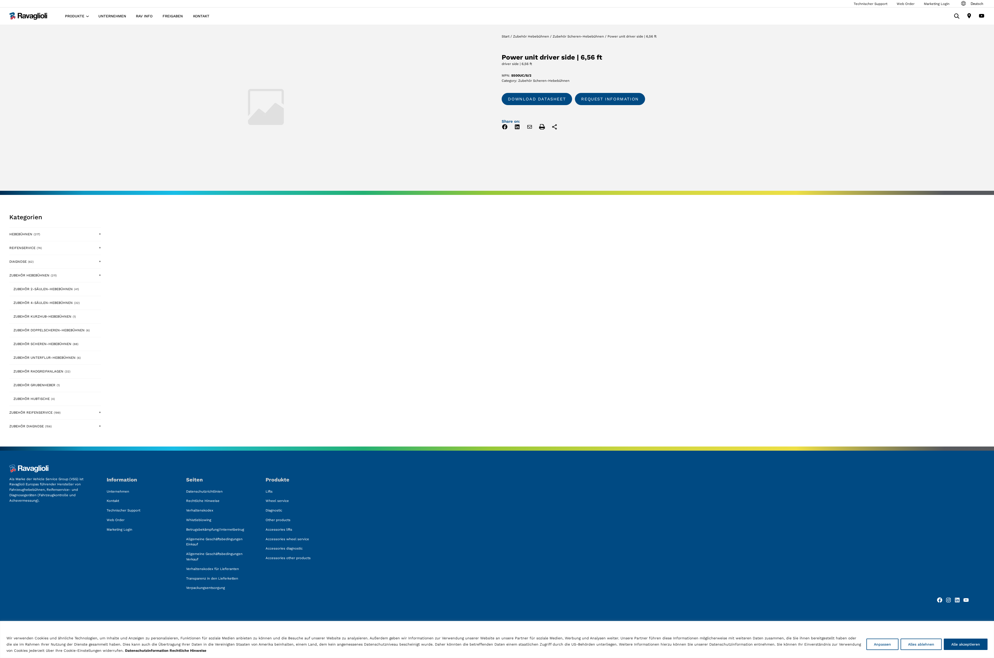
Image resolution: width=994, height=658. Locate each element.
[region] (497, 639)
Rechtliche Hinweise (188, 650)
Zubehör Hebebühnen (531, 36)
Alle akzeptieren (965, 644)
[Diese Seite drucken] (542, 128)
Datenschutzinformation (147, 650)
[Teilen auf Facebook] (505, 128)
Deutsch (977, 4)
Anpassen (882, 644)
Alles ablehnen (921, 644)
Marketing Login (936, 4)
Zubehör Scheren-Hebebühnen (578, 36)
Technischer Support (870, 4)
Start (505, 36)
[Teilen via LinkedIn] (517, 128)
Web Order (906, 4)
